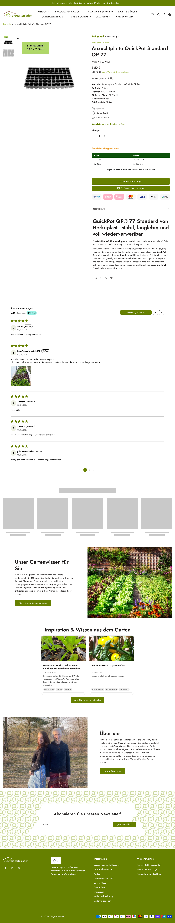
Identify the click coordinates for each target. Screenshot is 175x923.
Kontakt (97, 873)
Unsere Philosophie (103, 869)
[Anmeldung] (164, 14)
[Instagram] (19, 868)
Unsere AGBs (100, 882)
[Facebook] (5, 868)
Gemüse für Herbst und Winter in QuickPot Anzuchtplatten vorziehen (61, 667)
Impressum (99, 891)
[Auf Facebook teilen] (100, 278)
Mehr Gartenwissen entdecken (87, 700)
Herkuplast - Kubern (100, 42)
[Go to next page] (95, 470)
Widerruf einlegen (102, 900)
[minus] (94, 136)
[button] (98, 36)
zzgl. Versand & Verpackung (115, 71)
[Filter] (155, 312)
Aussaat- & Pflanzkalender (149, 864)
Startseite (7, 24)
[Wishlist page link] (152, 14)
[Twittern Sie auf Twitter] (106, 278)
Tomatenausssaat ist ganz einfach (108, 665)
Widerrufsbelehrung (103, 896)
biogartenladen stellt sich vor (107, 864)
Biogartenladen (57, 916)
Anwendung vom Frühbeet (149, 873)
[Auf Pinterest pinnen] (111, 278)
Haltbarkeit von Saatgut (147, 869)
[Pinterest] (12, 868)
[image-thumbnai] (8, 41)
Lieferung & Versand (103, 878)
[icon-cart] (169, 14)
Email (45, 824)
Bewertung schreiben (136, 312)
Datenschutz (99, 887)
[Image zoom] (49, 69)
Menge (96, 130)
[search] (158, 14)
